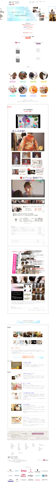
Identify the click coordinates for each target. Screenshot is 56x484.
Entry (12, 454)
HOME (30, 1)
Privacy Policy (20, 452)
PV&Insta (41, 1)
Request (40, 450)
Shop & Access (40, 448)
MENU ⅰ (34, 1)
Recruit (33, 2)
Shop (30, 2)
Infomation (13, 453)
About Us (40, 449)
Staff (43, 1)
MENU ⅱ (37, 1)
